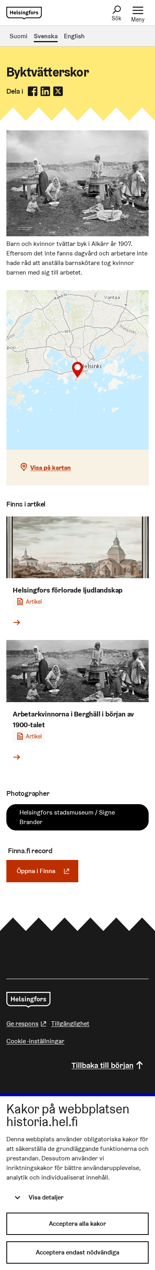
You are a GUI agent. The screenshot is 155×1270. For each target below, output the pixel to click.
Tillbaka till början (103, 1065)
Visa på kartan (50, 467)
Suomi (18, 36)
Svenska (46, 36)
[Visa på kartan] (77, 370)
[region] (77, 370)
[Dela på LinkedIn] (45, 91)
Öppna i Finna (47, 871)
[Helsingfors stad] (28, 1000)
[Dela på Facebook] (32, 91)
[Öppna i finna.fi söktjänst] (77, 234)
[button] (77, 370)
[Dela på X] (58, 91)
